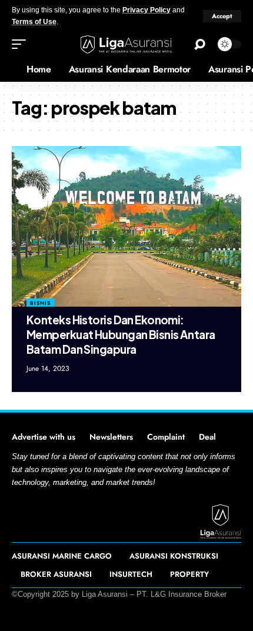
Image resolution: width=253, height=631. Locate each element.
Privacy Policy (146, 10)
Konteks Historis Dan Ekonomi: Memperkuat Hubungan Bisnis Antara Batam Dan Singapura (120, 334)
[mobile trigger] (22, 44)
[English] (9, 69)
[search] (199, 44)
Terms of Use (34, 22)
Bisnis (40, 303)
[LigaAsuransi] (126, 44)
